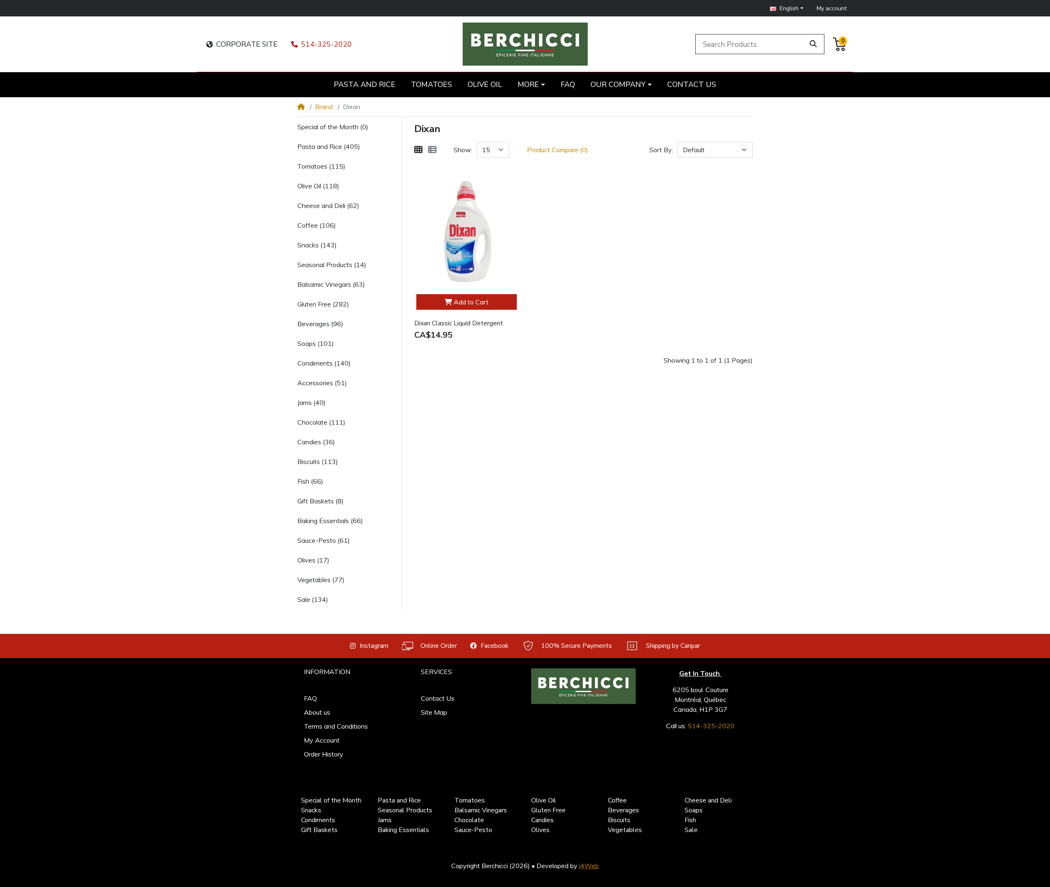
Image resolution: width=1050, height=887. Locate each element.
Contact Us (437, 698)
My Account (322, 740)
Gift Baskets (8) (320, 501)
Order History (323, 754)
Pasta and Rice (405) (328, 146)
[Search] (813, 44)
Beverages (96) (320, 324)
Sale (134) (312, 599)
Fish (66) (310, 481)
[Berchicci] (583, 686)
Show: (463, 150)
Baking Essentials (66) (330, 521)
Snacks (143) (317, 245)
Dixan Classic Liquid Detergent (458, 323)
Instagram (374, 645)
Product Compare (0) (557, 150)
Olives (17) (313, 560)
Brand (324, 107)
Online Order (438, 645)
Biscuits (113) (317, 461)
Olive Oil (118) (318, 186)
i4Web (589, 866)
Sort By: (661, 150)
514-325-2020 (326, 44)
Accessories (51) (322, 383)
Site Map (434, 712)
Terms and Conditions (336, 726)
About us (317, 712)
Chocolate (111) (321, 422)
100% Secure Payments (576, 645)
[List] (432, 150)
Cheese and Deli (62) (328, 205)
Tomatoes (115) (321, 166)
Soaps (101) (315, 343)
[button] (786, 8)
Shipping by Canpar (673, 645)
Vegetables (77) (321, 580)
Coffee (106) (316, 225)
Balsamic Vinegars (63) (331, 284)
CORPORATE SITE (246, 44)
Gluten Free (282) (323, 304)
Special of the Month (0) (332, 127)
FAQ (310, 698)
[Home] (301, 107)
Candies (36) (316, 442)
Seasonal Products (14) (331, 265)
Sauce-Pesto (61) (323, 540)
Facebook (495, 645)
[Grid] (418, 150)
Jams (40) (311, 402)
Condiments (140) (324, 363)
